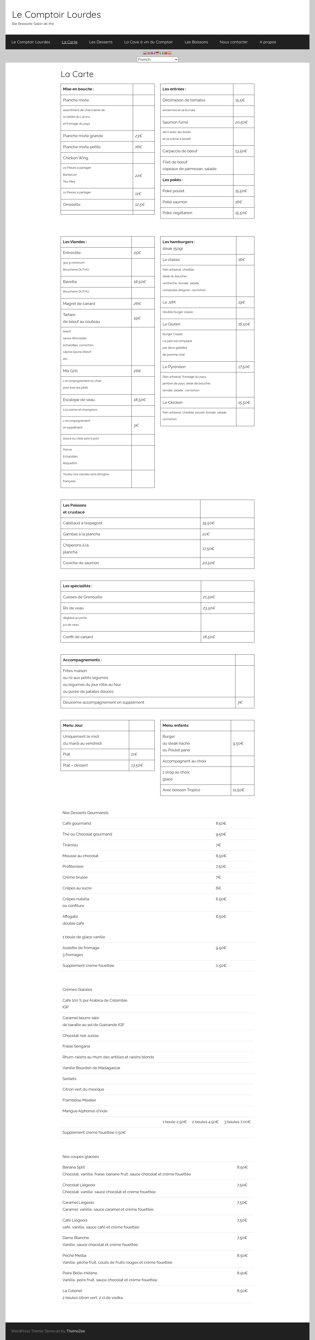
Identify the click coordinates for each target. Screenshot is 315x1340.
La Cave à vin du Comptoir (148, 41)
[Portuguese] (166, 52)
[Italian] (162, 52)
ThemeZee (75, 1331)
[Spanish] (170, 52)
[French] (153, 52)
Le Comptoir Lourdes (56, 14)
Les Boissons (196, 41)
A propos (268, 41)
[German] (157, 52)
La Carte (69, 41)
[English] (149, 52)
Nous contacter (234, 41)
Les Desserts (101, 41)
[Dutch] (145, 52)
